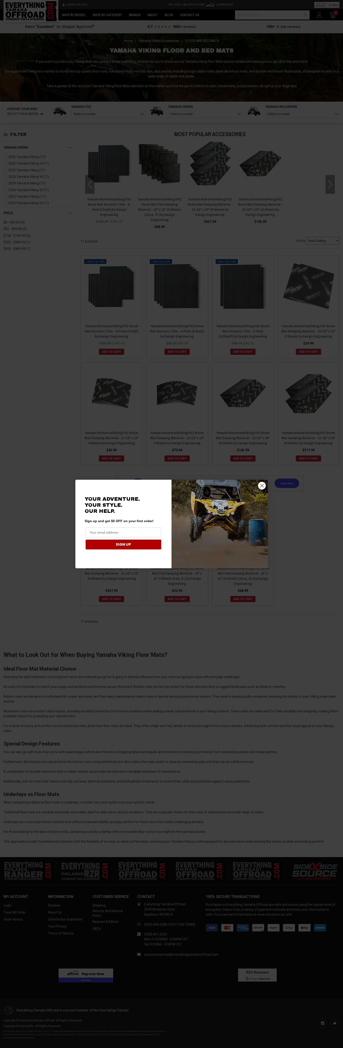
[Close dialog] (262, 486)
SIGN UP (123, 544)
